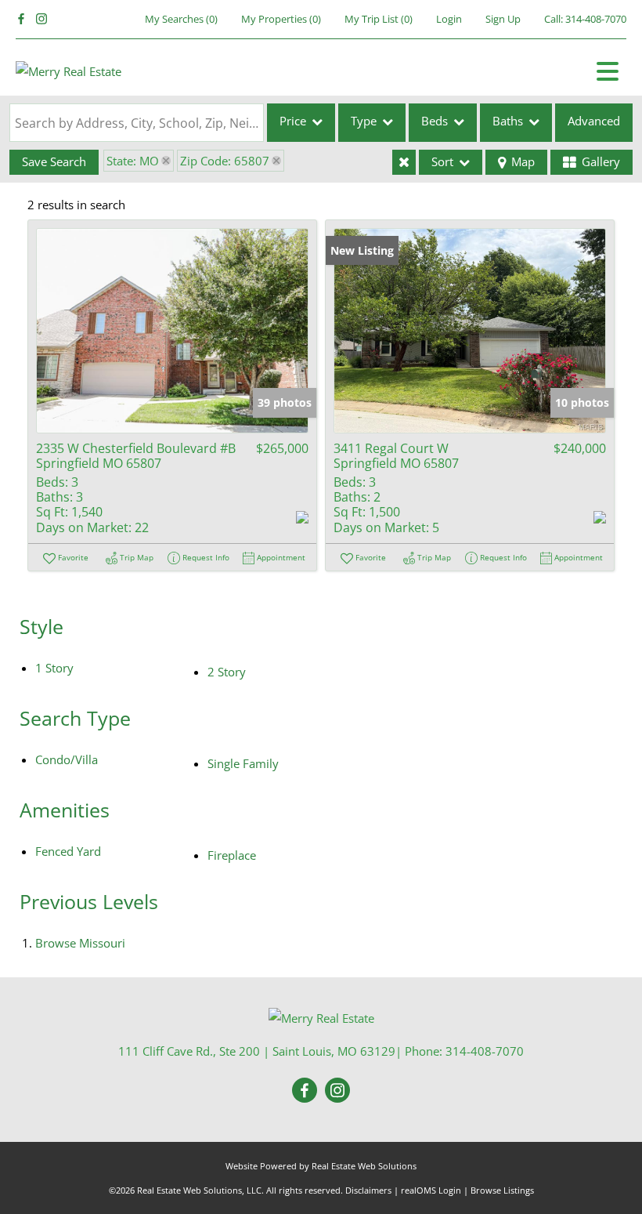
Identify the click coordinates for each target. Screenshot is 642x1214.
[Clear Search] (404, 162)
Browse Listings (502, 1190)
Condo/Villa (66, 759)
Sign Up (503, 19)
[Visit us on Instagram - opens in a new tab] (41, 19)
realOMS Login (431, 1190)
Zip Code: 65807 (224, 161)
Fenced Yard (68, 851)
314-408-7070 (595, 19)
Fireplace (231, 855)
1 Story (54, 668)
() (181, 19)
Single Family (243, 763)
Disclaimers (368, 1190)
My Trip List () (378, 19)
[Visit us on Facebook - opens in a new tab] (21, 19)
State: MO (132, 161)
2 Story (226, 671)
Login (449, 19)
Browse (80, 943)
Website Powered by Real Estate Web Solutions (321, 1166)
